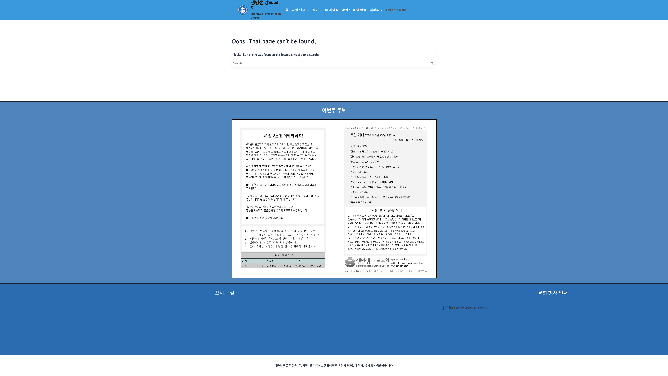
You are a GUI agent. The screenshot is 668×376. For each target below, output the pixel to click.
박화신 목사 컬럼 (354, 10)
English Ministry (396, 9)
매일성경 (332, 10)
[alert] (552, 308)
